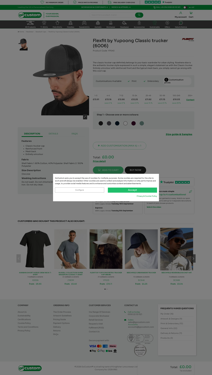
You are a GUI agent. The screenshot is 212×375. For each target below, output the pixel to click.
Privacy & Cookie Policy (147, 196)
